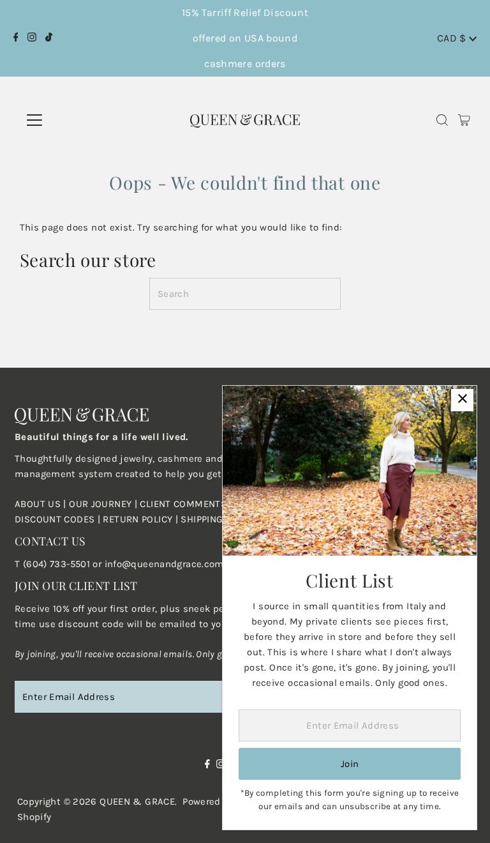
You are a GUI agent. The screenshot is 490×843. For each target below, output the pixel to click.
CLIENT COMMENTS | (187, 504)
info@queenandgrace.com (164, 564)
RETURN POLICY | (142, 519)
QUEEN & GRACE (137, 801)
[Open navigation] (76, 120)
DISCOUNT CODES (54, 519)
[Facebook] (16, 38)
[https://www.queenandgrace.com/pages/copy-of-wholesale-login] (101, 519)
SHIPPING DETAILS (221, 519)
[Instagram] (32, 38)
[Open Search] (442, 120)
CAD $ (453, 38)
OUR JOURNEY (102, 504)
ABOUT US (38, 504)
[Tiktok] (49, 38)
